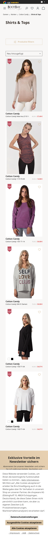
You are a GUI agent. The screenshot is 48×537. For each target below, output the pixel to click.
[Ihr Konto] (38, 8)
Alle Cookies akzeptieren (24, 528)
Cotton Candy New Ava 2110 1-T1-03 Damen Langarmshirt (17, 116)
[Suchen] (26, 8)
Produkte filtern (25, 41)
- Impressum (14, 533)
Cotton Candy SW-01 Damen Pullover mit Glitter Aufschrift (17, 304)
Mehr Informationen (30, 480)
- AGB (23, 533)
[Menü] (5, 8)
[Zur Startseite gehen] (15, 8)
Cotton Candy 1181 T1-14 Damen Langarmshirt (15, 242)
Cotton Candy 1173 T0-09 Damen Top (15, 179)
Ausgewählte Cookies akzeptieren (24, 522)
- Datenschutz (33, 533)
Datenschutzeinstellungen (24, 517)
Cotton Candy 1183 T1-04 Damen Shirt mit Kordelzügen (17, 367)
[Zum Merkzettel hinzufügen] (39, 62)
